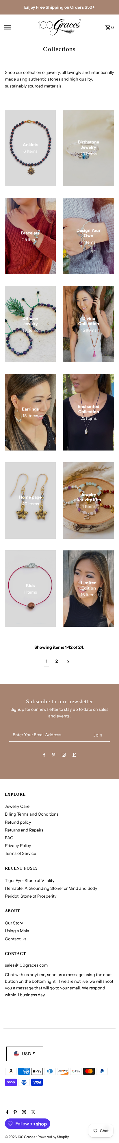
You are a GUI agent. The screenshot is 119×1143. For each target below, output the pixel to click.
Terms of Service (20, 853)
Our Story (14, 923)
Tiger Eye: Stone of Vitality (30, 880)
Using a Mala (17, 930)
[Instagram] (64, 755)
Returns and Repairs (24, 830)
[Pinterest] (53, 755)
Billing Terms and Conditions (32, 814)
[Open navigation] (19, 27)
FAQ (9, 837)
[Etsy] (74, 755)
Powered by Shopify (53, 1137)
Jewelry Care (17, 806)
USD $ (29, 1053)
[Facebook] (44, 755)
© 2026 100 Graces (20, 1137)
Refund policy (18, 822)
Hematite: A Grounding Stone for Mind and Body (51, 888)
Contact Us (15, 938)
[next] (68, 661)
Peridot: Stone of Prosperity (31, 896)
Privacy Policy (18, 845)
